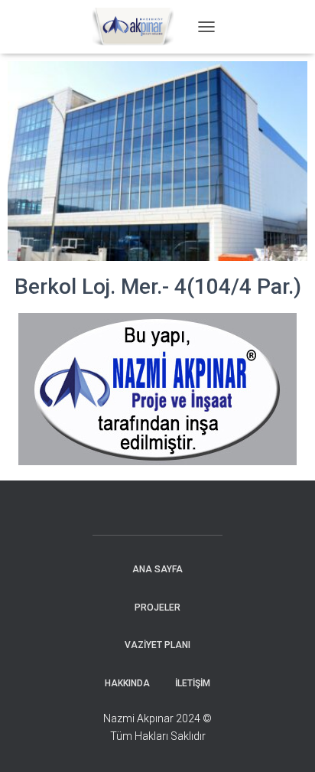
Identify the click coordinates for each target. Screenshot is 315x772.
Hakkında (127, 683)
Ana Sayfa (157, 569)
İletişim (192, 683)
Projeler (157, 607)
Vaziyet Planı (157, 645)
